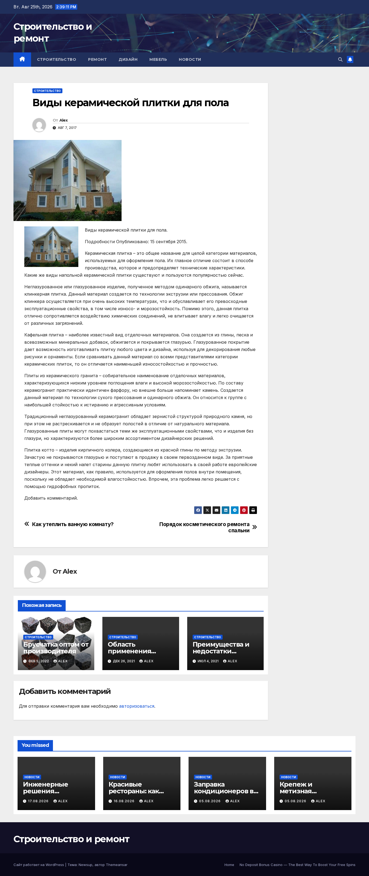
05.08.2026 (210, 801)
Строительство (56, 59)
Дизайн (128, 59)
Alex (63, 120)
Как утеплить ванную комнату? (73, 524)
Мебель (158, 59)
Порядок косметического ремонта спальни (204, 527)
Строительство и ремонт (71, 839)
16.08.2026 (125, 801)
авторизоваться (136, 706)
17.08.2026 (39, 801)
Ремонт (97, 59)
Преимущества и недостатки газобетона (221, 651)
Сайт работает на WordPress (39, 864)
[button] (340, 59)
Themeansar (117, 864)
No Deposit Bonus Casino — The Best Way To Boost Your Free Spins (297, 864)
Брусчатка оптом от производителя (55, 647)
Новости (190, 59)
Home (229, 864)
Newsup (85, 864)
